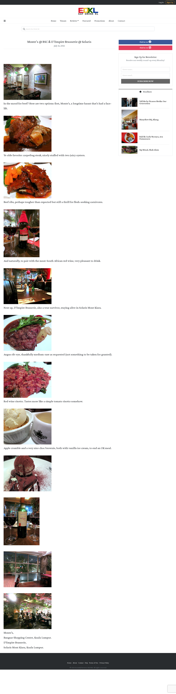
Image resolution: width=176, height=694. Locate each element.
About (111, 21)
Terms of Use (93, 663)
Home (53, 21)
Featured (86, 21)
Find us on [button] (144, 42)
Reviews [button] (73, 21)
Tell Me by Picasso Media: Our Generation (152, 102)
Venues (63, 21)
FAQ (86, 663)
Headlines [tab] (147, 92)
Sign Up (170, 2)
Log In (161, 2)
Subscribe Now (145, 81)
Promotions (99, 21)
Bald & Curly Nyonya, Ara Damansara (151, 137)
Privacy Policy (104, 663)
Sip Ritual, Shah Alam (149, 150)
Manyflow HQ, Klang (149, 119)
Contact (121, 21)
